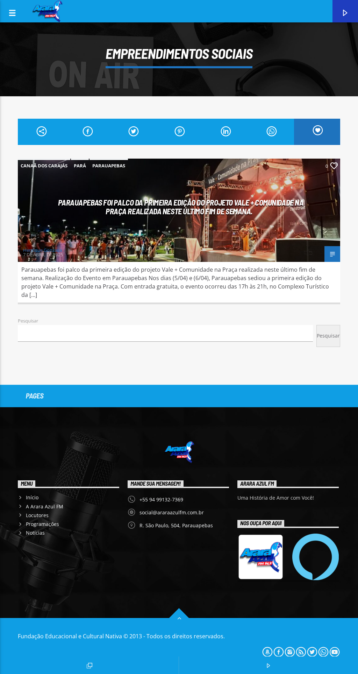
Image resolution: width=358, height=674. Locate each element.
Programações (42, 524)
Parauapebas (108, 165)
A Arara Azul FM (44, 506)
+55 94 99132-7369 (161, 499)
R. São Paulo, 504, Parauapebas (176, 525)
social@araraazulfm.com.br (171, 512)
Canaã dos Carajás (44, 165)
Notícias (35, 532)
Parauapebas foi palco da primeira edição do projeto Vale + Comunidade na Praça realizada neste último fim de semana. (181, 207)
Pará (80, 165)
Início (32, 497)
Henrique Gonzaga (42, 250)
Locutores (37, 515)
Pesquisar (28, 321)
